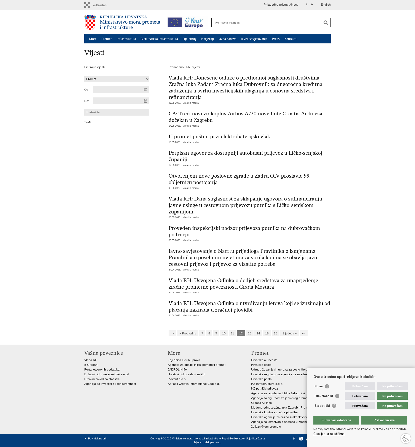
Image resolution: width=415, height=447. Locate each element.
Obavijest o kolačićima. (329, 434)
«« (172, 333)
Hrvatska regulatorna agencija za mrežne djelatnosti (286, 374)
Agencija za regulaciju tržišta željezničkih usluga (283, 393)
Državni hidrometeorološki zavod (106, 374)
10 (224, 333)
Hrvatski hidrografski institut (186, 374)
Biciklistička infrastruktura (159, 39)
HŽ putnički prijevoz (264, 388)
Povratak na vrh (97, 438)
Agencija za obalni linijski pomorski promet (196, 364)
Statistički (322, 405)
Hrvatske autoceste (264, 360)
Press (276, 39)
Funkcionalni (323, 396)
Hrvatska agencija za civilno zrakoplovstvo (280, 417)
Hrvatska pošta (261, 379)
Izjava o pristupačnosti (207, 442)
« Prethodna (187, 333)
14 (258, 333)
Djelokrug (189, 39)
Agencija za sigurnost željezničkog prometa (280, 398)
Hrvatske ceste (261, 364)
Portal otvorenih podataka (102, 369)
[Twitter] (301, 439)
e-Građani (91, 364)
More (93, 39)
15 (267, 333)
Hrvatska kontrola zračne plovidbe (274, 412)
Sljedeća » (290, 333)
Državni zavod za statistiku (102, 379)
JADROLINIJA (177, 369)
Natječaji (207, 39)
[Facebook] (294, 439)
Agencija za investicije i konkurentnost (110, 383)
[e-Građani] (102, 5)
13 (249, 333)
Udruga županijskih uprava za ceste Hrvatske (282, 369)
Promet (106, 39)
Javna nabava (227, 39)
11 (232, 333)
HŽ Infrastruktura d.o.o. (267, 383)
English (326, 4)
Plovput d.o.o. (177, 379)
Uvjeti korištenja (255, 438)
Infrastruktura (126, 39)
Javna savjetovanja (254, 39)
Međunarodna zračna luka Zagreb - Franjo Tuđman (286, 407)
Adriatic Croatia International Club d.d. (194, 383)
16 (275, 333)
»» (303, 333)
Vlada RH (90, 360)
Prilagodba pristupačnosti (281, 4)
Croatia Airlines (261, 402)
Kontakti (290, 39)
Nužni (318, 386)
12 (241, 333)
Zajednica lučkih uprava (184, 360)
